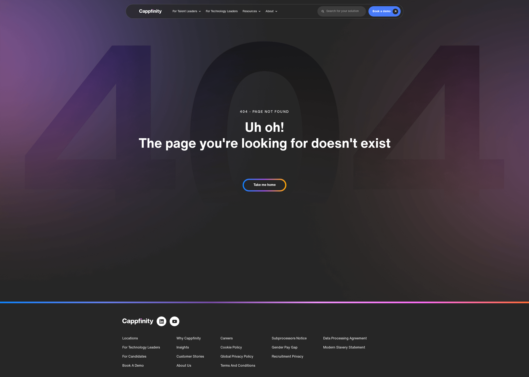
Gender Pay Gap (285, 347)
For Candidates (134, 356)
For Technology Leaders (141, 347)
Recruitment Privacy (287, 356)
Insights (182, 347)
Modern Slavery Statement (344, 347)
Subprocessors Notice (289, 338)
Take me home (265, 185)
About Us (183, 365)
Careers (226, 338)
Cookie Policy (231, 347)
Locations (130, 338)
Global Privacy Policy (236, 356)
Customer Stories (190, 356)
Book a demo (133, 365)
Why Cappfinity (188, 338)
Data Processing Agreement (345, 338)
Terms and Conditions (237, 365)
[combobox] (344, 11)
